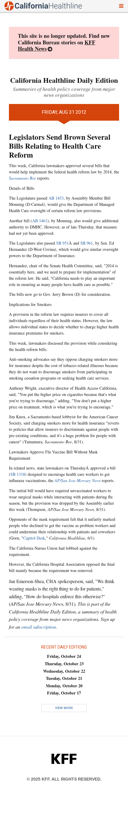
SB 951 (62, 243)
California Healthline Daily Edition (64, 80)
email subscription (38, 627)
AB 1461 (39, 220)
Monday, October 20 (64, 686)
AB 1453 (56, 198)
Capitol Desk (34, 538)
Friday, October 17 (64, 693)
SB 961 (86, 243)
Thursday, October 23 (64, 664)
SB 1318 (17, 474)
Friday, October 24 (64, 656)
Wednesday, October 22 (64, 671)
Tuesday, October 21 (64, 678)
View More (64, 708)
